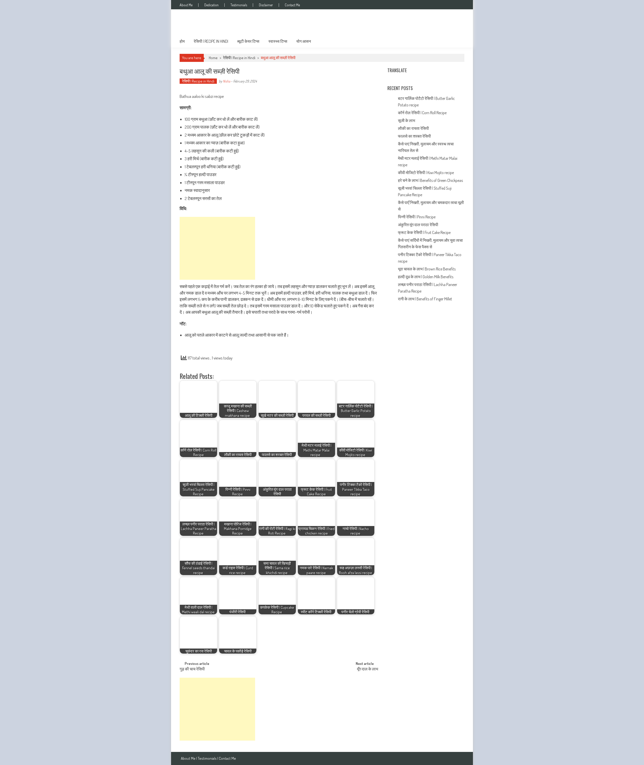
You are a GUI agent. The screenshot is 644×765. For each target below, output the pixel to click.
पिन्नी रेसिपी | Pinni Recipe (417, 216)
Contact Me (292, 5)
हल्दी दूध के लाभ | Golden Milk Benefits (426, 276)
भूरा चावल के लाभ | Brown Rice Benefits (427, 268)
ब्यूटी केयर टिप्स (248, 41)
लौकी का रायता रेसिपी (413, 128)
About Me (186, 5)
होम (182, 41)
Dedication (211, 5)
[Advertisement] (217, 248)
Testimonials (238, 5)
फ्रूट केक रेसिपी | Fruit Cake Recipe (424, 232)
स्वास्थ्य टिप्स (277, 41)
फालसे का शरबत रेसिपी (415, 136)
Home (213, 57)
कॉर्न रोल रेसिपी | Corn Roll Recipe (422, 112)
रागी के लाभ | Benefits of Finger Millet (425, 298)
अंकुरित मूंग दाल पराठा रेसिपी (418, 224)
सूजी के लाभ (407, 120)
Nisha (226, 81)
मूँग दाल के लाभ (368, 669)
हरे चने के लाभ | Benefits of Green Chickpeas (431, 180)
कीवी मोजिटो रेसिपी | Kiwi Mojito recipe (426, 172)
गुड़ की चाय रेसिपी (193, 669)
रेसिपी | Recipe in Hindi (211, 41)
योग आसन (303, 41)
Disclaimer (266, 5)
